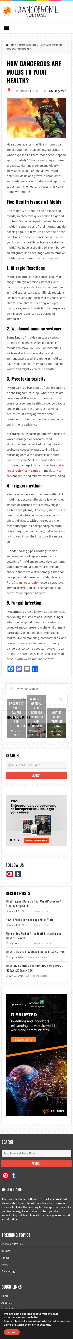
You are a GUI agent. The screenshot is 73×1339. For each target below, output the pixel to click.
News (4, 1264)
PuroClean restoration (23, 582)
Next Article (17, 699)
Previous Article (27, 689)
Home (12, 45)
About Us (6, 1302)
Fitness (5, 1257)
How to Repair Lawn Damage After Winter (30, 919)
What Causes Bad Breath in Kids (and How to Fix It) (35, 952)
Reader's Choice (42, 910)
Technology (8, 1271)
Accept (12, 1332)
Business (6, 1251)
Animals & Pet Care (12, 1244)
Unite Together (27, 45)
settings (45, 1325)
